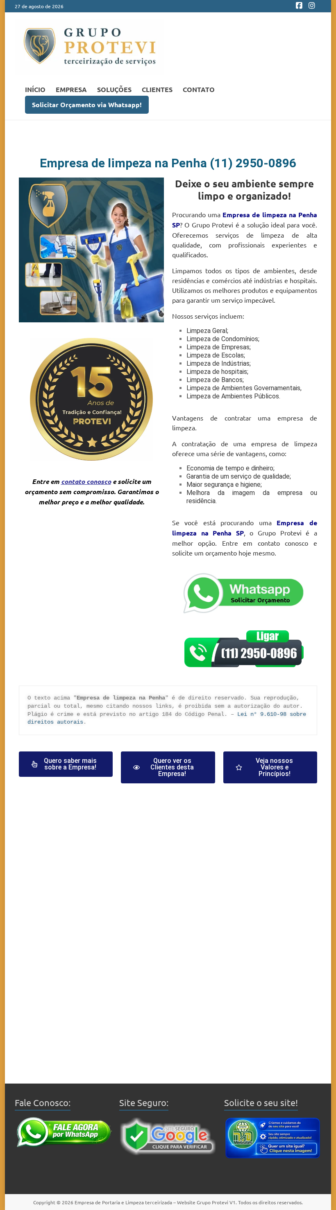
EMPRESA (71, 89)
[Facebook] (299, 6)
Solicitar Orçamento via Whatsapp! (87, 104)
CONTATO (199, 89)
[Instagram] (312, 6)
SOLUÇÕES (114, 89)
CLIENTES (157, 89)
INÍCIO (35, 89)
